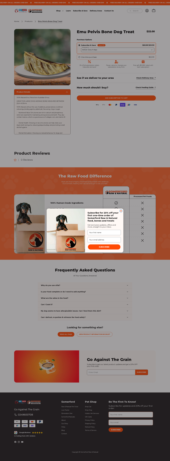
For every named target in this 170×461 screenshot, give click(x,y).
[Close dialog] (121, 211)
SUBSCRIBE (104, 247)
